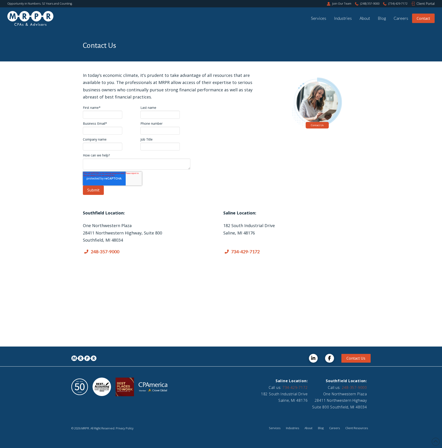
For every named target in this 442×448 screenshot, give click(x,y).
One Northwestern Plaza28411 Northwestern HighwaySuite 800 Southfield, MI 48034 (339, 400)
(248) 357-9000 (369, 4)
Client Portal (425, 3)
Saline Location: (292, 380)
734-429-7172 (295, 387)
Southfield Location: (346, 380)
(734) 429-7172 (397, 4)
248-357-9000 (354, 387)
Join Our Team (341, 4)
